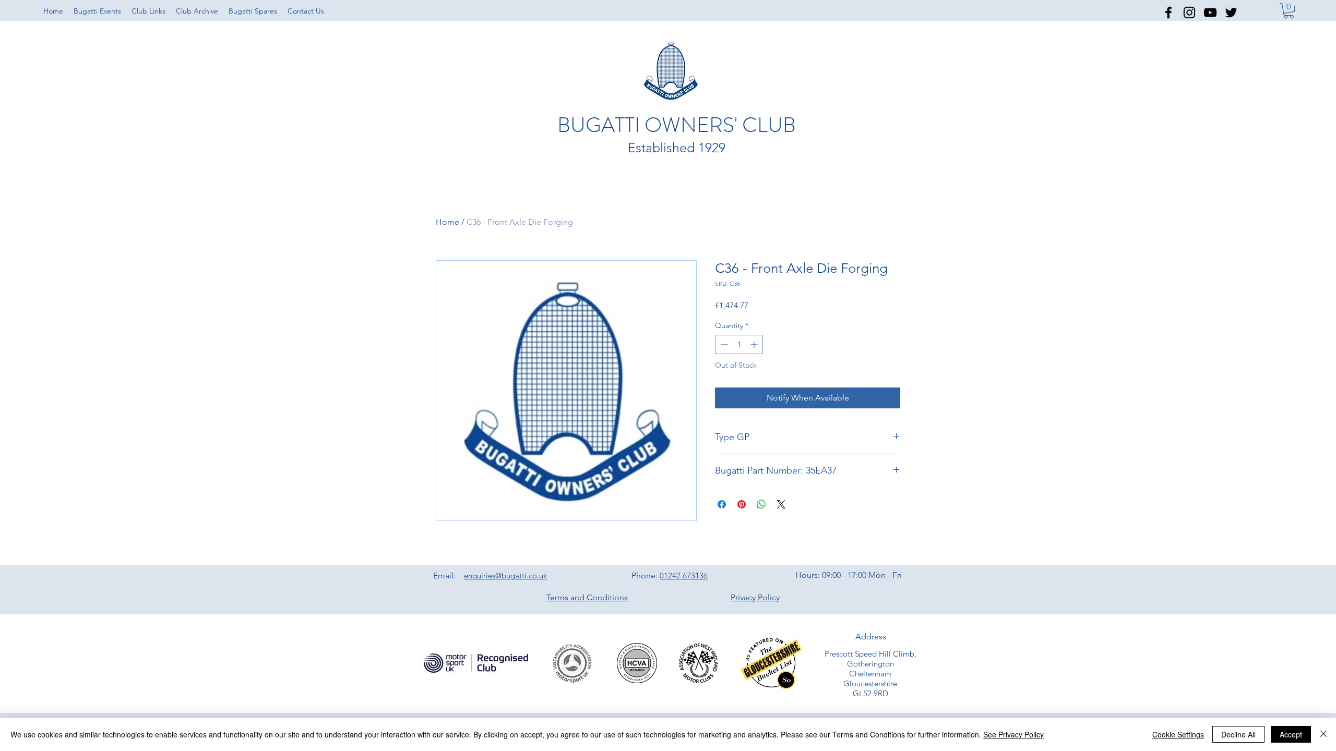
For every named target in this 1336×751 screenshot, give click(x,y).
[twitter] (1231, 12)
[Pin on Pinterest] (741, 504)
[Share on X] (781, 504)
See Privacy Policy (1013, 734)
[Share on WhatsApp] (761, 504)
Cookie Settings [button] (1178, 734)
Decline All (1238, 734)
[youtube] (1210, 12)
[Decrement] (723, 344)
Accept (1291, 734)
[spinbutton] (739, 344)
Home (447, 222)
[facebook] (1168, 12)
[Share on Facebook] (721, 504)
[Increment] (754, 344)
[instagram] (1189, 12)
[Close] (1323, 734)
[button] (148, 11)
